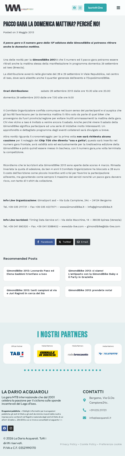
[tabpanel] (17, 353)
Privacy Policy (68, 444)
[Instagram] (80, 7)
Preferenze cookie (110, 444)
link (60, 420)
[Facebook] (74, 7)
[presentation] (25, 370)
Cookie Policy (88, 444)
